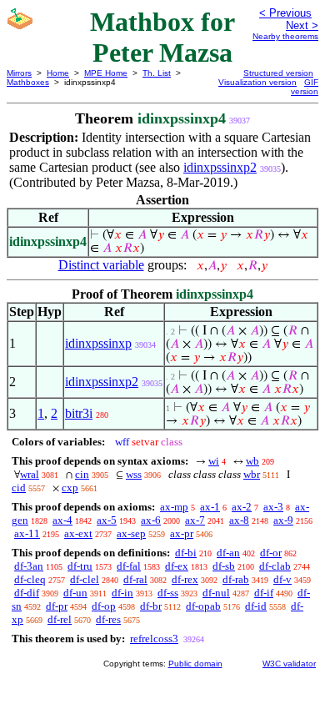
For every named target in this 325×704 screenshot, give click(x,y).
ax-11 (27, 533)
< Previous (285, 13)
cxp (70, 487)
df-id (256, 606)
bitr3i (78, 413)
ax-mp (174, 506)
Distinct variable (101, 265)
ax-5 (107, 520)
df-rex (185, 579)
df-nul (216, 592)
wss (134, 474)
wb (252, 461)
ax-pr (181, 533)
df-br (151, 606)
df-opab (203, 606)
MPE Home (106, 73)
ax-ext (78, 533)
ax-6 (151, 520)
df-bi (186, 552)
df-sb (223, 566)
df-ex (176, 566)
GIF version (304, 87)
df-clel (84, 579)
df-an (228, 552)
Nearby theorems (285, 36)
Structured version (278, 73)
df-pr (57, 606)
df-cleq (30, 579)
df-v (282, 579)
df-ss (168, 592)
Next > (302, 25)
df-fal (129, 566)
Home (58, 73)
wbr (251, 474)
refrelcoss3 (154, 638)
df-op (104, 606)
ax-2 (242, 506)
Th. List (156, 73)
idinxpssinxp (98, 343)
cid (19, 487)
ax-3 (273, 506)
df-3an (28, 566)
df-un (75, 592)
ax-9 (283, 520)
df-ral (135, 579)
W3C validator (289, 663)
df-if (263, 592)
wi (213, 461)
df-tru (80, 566)
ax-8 (239, 520)
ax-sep (131, 533)
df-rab (235, 579)
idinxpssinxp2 (220, 167)
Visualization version (257, 82)
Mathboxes (28, 82)
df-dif (26, 592)
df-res (108, 619)
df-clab (275, 566)
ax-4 (62, 520)
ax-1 (210, 506)
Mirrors (19, 73)
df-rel (60, 619)
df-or (271, 552)
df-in (122, 592)
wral (29, 474)
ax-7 (195, 520)
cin (82, 474)
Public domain (195, 663)
